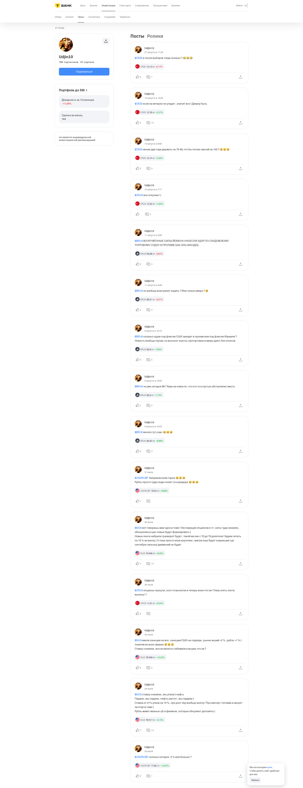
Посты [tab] (137, 36)
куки (269, 767)
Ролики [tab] (155, 36)
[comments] (148, 501)
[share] (240, 77)
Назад (61, 27)
